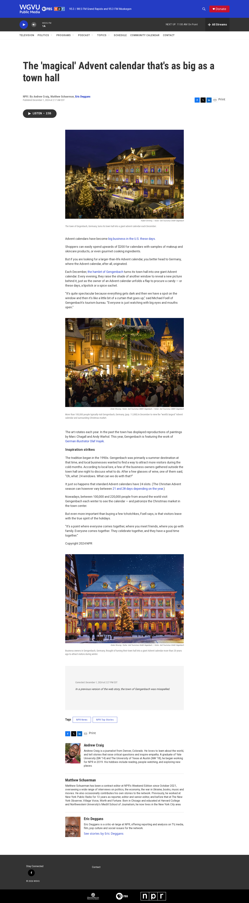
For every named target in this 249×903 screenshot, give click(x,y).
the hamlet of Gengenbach (105, 272)
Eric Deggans (82, 96)
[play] (23, 25)
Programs (63, 35)
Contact (169, 35)
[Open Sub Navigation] (51, 35)
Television (26, 35)
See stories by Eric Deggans (103, 833)
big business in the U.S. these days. (132, 238)
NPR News (81, 719)
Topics (102, 35)
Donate (221, 9)
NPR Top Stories (105, 719)
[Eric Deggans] (72, 827)
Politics (43, 35)
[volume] (34, 24)
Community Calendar (145, 35)
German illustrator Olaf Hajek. (85, 441)
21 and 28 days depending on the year (138, 488)
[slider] (39, 24)
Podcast (84, 35)
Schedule (120, 35)
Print (221, 99)
